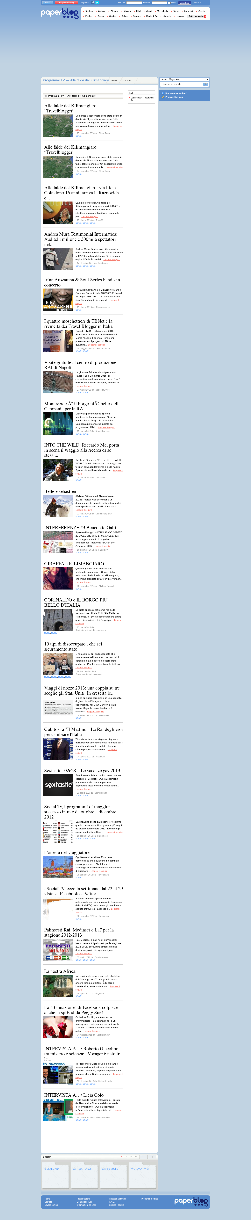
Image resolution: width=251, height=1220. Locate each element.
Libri (138, 11)
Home (47, 3)
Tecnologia (162, 11)
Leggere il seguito (114, 167)
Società (89, 11)
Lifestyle (167, 16)
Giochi (114, 81)
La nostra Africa (59, 971)
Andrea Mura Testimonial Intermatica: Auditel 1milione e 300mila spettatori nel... (80, 239)
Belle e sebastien (60, 491)
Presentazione (83, 1199)
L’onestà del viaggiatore (66, 852)
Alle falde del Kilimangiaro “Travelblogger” (70, 108)
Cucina (112, 16)
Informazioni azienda (86, 1205)
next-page (152, 1157)
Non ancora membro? (176, 93)
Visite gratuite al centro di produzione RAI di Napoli (80, 364)
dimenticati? (198, 2)
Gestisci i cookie (116, 1205)
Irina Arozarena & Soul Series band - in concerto (82, 282)
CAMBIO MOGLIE (110, 1169)
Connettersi (184, 3)
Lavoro (180, 16)
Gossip (201, 11)
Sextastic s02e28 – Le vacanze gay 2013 (82, 770)
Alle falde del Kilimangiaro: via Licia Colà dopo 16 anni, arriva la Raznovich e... (81, 192)
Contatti (48, 1202)
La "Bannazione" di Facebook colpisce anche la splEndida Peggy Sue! (81, 1009)
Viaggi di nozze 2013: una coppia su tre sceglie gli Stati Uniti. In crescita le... (82, 690)
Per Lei (88, 16)
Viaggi (149, 11)
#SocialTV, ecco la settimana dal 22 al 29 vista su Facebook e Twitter (83, 891)
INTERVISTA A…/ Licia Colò (74, 1095)
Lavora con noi (51, 1205)
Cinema (114, 11)
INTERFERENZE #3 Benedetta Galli (80, 527)
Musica (127, 11)
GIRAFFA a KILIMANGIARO (74, 563)
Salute (125, 16)
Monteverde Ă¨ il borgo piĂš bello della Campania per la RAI (82, 406)
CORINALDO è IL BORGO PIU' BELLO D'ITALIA (76, 602)
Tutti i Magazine (196, 16)
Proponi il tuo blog (174, 97)
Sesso (101, 16)
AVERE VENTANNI (140, 1169)
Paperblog (60, 13)
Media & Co (151, 16)
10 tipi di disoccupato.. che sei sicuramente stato (73, 646)
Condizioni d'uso (84, 1202)
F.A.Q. (112, 1202)
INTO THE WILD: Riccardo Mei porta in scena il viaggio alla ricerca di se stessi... (81, 449)
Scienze (137, 16)
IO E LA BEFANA (51, 1169)
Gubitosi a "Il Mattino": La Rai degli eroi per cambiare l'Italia (83, 731)
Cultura (101, 11)
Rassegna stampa (117, 1199)
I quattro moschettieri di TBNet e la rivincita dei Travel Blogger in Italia (78, 323)
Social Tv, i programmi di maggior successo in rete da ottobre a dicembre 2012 (80, 811)
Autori (128, 81)
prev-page (144, 1157)
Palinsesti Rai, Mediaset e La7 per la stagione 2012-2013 (79, 932)
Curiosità (188, 11)
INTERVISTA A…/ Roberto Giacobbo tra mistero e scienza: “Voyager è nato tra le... (83, 1053)
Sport (176, 11)
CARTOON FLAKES (82, 1169)
